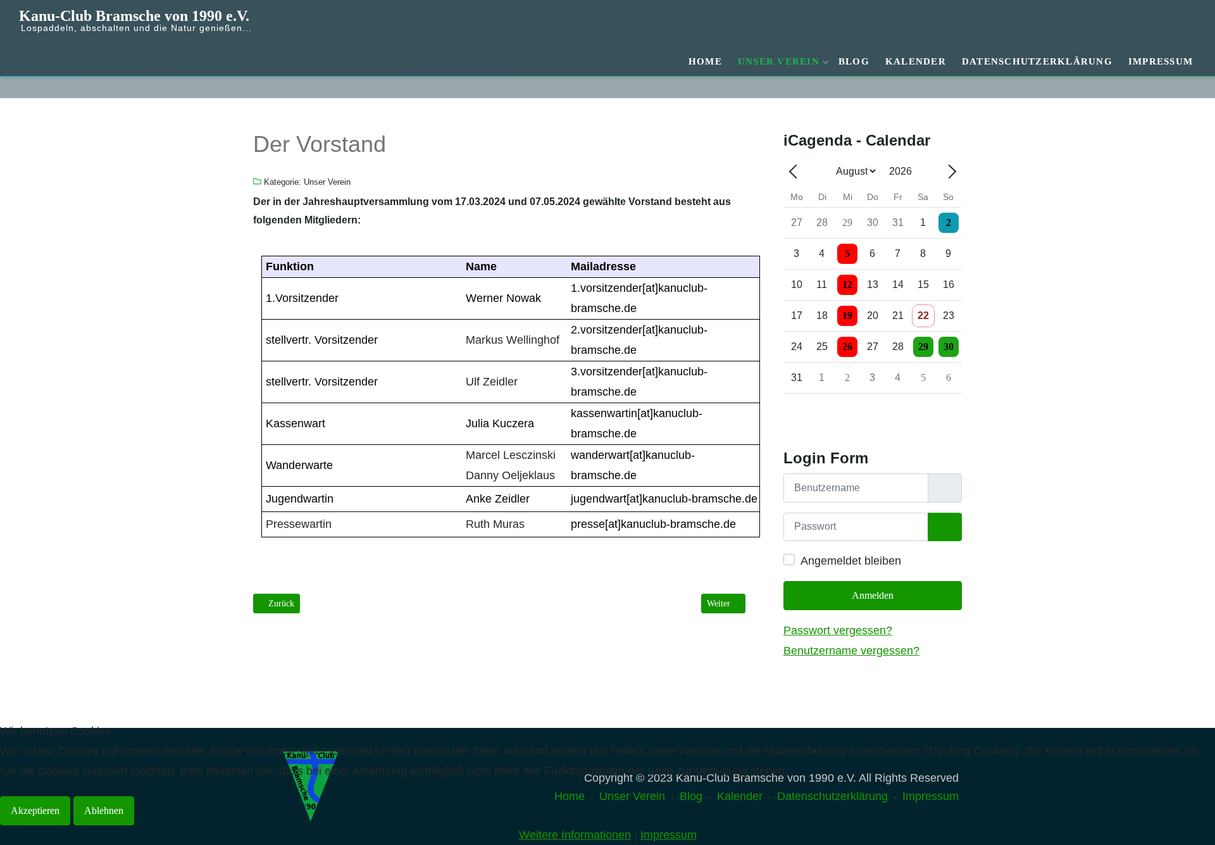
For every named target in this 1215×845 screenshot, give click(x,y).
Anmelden (873, 595)
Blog (853, 61)
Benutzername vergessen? (851, 650)
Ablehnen (103, 810)
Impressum (1160, 61)
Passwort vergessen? (837, 630)
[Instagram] (1188, 87)
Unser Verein (778, 61)
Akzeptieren (35, 810)
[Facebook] (1172, 87)
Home (705, 61)
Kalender (915, 61)
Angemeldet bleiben (851, 560)
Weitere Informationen (575, 835)
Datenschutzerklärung (1037, 61)
